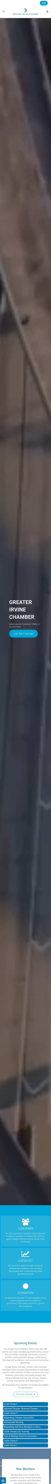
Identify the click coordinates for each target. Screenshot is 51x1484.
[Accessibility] (3, 1480)
